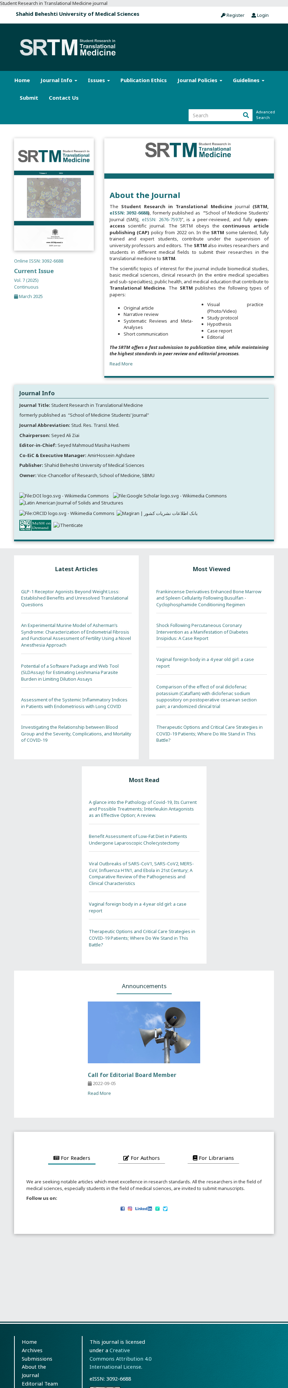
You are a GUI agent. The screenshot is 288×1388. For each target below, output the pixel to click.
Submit (29, 97)
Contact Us (64, 97)
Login (262, 15)
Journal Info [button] (57, 80)
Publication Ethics (143, 80)
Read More (121, 364)
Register (234, 15)
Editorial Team (40, 1383)
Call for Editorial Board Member (132, 1075)
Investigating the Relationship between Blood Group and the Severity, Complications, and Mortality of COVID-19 (76, 733)
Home (22, 80)
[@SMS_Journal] (130, 1208)
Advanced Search (265, 114)
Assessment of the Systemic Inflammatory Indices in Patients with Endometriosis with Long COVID (74, 702)
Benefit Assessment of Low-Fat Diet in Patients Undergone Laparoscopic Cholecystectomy (138, 839)
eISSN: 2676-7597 (161, 219)
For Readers (74, 1157)
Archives (32, 1350)
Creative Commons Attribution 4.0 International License (120, 1358)
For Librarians (215, 1157)
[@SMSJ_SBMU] (165, 1208)
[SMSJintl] (122, 1208)
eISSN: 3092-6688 (129, 213)
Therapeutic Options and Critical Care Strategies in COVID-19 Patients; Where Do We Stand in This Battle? (209, 733)
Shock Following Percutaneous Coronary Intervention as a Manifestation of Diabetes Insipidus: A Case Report (202, 631)
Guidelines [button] (247, 80)
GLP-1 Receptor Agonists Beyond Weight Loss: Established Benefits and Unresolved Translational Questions (74, 598)
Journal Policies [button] (198, 80)
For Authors (144, 1157)
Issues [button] (97, 80)
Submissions (37, 1358)
